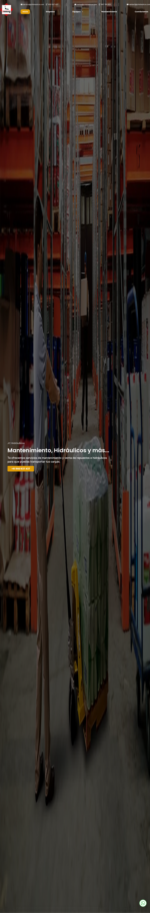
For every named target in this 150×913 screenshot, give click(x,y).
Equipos (77, 11)
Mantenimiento (109, 11)
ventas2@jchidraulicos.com (139, 4)
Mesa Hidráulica (64, 26)
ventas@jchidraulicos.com (87, 4)
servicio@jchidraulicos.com (33, 4)
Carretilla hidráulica (66, 17)
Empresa (50, 11)
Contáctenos (141, 11)
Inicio (25, 11)
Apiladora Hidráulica (66, 22)
